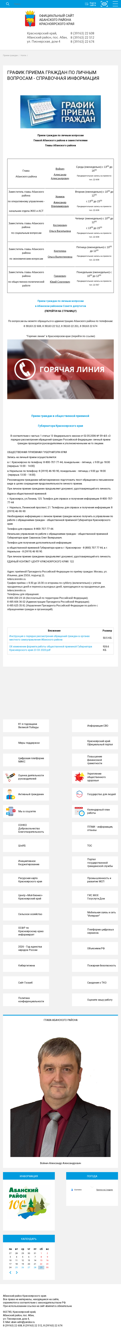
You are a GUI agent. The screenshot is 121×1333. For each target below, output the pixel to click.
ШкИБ (22, 845)
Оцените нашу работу (99, 999)
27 (29, 1267)
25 (16, 1267)
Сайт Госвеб (25, 982)
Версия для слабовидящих (104, 4)
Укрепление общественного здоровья (96, 777)
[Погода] (76, 1189)
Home (23, 55)
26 (23, 1267)
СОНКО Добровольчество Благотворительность (31, 828)
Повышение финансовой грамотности (94, 760)
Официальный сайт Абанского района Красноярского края (56, 20)
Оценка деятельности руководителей (31, 777)
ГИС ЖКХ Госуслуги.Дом (96, 897)
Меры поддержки (29, 742)
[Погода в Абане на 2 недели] (104, 1190)
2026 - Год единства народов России (30, 948)
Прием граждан (10, 55)
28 (35, 1267)
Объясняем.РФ (96, 948)
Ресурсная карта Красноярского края (30, 880)
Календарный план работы (98, 811)
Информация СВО (97, 725)
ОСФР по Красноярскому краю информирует (31, 931)
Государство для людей (101, 794)
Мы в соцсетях (27, 811)
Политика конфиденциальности (31, 1000)
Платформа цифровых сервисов (100, 931)
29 (41, 1267)
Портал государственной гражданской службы (100, 863)
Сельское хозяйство (30, 914)
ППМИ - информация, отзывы (100, 828)
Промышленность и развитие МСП (99, 880)
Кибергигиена (26, 965)
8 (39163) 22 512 (82, 37)
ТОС (89, 845)
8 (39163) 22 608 (82, 33)
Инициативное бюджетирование (28, 863)
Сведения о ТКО (97, 982)
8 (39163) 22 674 (82, 42)
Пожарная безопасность (101, 965)
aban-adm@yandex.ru (23, 1322)
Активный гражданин (31, 794)
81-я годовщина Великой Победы (28, 726)
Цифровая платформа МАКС (31, 760)
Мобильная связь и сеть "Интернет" (101, 914)
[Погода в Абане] (92, 1187)
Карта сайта (93, 4)
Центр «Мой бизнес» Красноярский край (30, 897)
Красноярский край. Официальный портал (100, 743)
